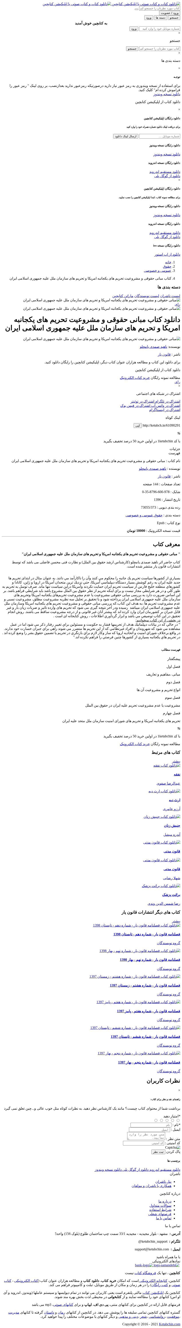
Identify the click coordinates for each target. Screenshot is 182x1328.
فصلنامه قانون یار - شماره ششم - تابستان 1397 (145, 1036)
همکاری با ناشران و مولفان (151, 1186)
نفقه (177, 774)
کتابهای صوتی (63, 1304)
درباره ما (164, 1201)
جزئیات (175, 449)
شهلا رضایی (171, 878)
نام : (176, 1125)
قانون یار (164, 354)
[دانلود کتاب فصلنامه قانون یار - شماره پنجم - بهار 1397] (139, 1053)
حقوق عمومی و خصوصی (144, 515)
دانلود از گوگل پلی (167, 176)
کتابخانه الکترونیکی (153, 1281)
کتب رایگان (159, 1285)
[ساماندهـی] (166, 1265)
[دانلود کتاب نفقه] (166, 765)
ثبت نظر (158, 1152)
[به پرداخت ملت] (144, 1265)
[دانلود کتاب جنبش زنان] (162, 817)
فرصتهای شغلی (159, 1214)
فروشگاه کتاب (145, 1273)
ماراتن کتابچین (122, 296)
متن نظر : (173, 1139)
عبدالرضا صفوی (168, 783)
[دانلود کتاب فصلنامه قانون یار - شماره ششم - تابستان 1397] (135, 1028)
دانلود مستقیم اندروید (164, 172)
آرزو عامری (171, 809)
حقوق (167, 266)
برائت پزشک (171, 895)
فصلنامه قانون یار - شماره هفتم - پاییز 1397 (148, 1011)
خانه (168, 262)
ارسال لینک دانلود (125, 136)
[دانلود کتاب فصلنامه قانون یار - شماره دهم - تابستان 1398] (136, 925)
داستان (49, 1312)
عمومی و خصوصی (157, 270)
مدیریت (13, 1312)
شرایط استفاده (160, 1210)
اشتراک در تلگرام (167, 401)
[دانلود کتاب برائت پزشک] (161, 886)
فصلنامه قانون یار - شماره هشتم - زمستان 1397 (145, 985)
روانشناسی (157, 1316)
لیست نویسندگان (146, 296)
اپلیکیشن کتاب (153, 1293)
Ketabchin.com (169, 1324)
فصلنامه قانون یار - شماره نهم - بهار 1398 (150, 960)
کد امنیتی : (172, 1143)
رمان (61, 1312)
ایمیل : (175, 1129)
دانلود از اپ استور (167, 254)
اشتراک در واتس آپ (165, 405)
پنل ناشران (163, 1181)
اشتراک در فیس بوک (135, 405)
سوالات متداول (160, 1205)
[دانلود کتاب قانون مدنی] (161, 842)
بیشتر (176, 761)
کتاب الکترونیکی (26, 1281)
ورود (133, 28)
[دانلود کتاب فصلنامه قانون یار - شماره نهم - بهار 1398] (139, 951)
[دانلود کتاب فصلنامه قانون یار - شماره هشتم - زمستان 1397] (134, 976)
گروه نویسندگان (168, 943)
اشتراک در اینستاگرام (164, 410)
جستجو (132, 48)
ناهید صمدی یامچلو (153, 347)
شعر (143, 1316)
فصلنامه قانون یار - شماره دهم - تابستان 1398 (146, 934)
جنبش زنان (172, 825)
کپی (137, 425)
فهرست (174, 453)
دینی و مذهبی (128, 1316)
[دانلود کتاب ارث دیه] (164, 791)
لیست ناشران (170, 296)
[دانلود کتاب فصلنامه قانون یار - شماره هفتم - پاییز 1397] (138, 1002)
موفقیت (173, 1316)
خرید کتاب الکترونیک (135, 378)
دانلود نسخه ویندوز (166, 94)
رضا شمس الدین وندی (164, 903)
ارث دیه (174, 800)
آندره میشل (171, 834)
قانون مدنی (172, 851)
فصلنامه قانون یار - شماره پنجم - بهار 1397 (149, 1062)
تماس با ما (163, 1218)
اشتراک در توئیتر (142, 401)
